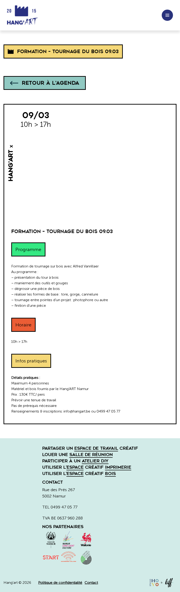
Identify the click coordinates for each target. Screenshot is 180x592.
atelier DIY (95, 461)
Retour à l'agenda (50, 83)
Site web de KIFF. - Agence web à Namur (169, 582)
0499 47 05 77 (64, 507)
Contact (91, 582)
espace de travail (96, 448)
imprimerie (118, 467)
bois (110, 473)
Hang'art (24, 15)
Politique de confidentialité (60, 582)
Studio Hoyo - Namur (154, 582)
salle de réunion (91, 454)
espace (75, 467)
